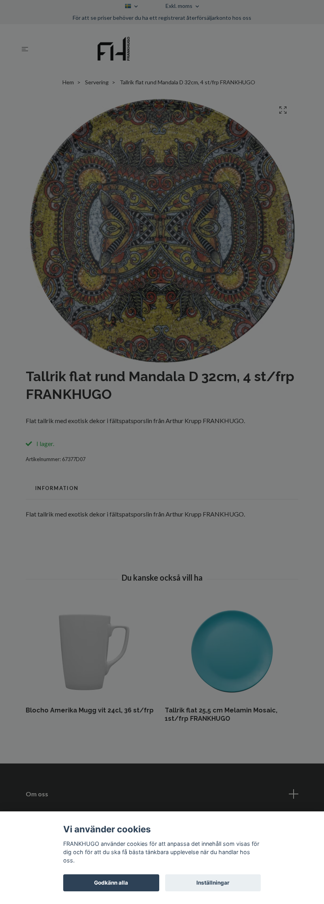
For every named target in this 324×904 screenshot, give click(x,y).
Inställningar (213, 882)
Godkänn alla (111, 882)
